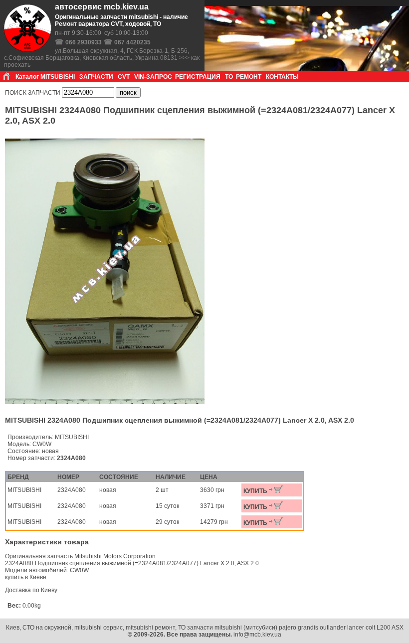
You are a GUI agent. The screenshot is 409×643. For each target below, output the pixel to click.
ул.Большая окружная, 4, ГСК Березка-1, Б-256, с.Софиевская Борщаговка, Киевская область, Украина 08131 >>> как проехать (102, 57)
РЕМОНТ (248, 76)
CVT (124, 76)
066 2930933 (83, 42)
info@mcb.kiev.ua (257, 634)
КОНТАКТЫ (282, 76)
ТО (229, 76)
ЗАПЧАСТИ (96, 76)
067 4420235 (132, 42)
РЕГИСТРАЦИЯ (197, 76)
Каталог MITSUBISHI (45, 76)
